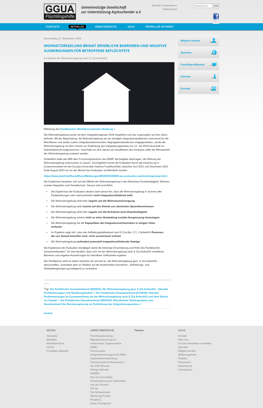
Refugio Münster (99, 369)
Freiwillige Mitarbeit (159, 26)
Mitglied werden (190, 40)
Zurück (48, 313)
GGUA (130, 26)
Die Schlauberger (100, 392)
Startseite (53, 26)
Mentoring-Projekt (100, 395)
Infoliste (186, 76)
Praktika (182, 358)
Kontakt (156, 5)
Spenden (186, 52)
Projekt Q (95, 399)
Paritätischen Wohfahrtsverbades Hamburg (86, 129)
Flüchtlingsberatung (101, 335)
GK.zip (94, 388)
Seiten (51, 330)
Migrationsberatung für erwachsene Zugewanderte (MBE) (105, 343)
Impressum (169, 5)
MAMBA (94, 373)
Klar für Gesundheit (101, 377)
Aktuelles (77, 26)
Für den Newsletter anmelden (195, 343)
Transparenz (185, 369)
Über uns (183, 339)
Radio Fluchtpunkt (100, 403)
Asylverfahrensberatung (103, 358)
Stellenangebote (187, 354)
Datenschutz (170, 9)
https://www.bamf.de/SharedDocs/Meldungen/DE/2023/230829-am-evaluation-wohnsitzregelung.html (105, 176)
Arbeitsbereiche (105, 26)
